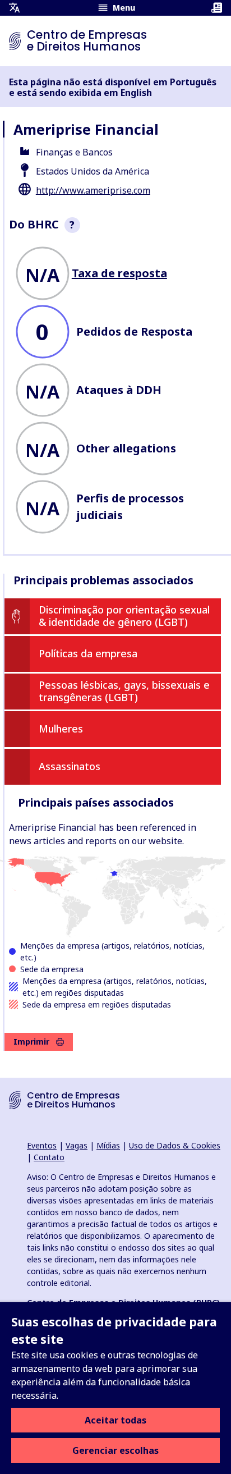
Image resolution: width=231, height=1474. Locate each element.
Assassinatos (69, 766)
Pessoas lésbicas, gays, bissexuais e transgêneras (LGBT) (124, 691)
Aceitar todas (115, 1420)
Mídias (108, 1145)
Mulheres (61, 728)
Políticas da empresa (88, 653)
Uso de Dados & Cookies (174, 1145)
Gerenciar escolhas (115, 1450)
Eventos (42, 1145)
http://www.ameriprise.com (93, 190)
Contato (49, 1157)
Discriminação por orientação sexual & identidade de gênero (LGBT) (124, 616)
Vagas (76, 1145)
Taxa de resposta (119, 273)
